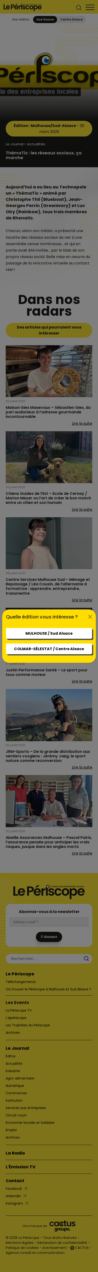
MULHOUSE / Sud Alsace (49, 633)
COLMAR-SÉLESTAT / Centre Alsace (49, 649)
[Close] (90, 617)
